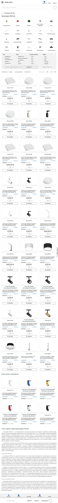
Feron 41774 (10, 154)
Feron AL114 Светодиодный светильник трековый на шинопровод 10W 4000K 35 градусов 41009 (29, 415)
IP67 (32, 58)
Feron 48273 (48, 353)
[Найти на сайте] (55, 7)
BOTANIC (46, 61)
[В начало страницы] (50, 500)
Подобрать (29, 67)
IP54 (32, 61)
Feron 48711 (29, 187)
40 (47, 71)
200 (55, 71)
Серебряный (21, 60)
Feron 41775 (10, 87)
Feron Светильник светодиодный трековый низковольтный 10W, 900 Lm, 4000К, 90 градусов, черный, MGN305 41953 (29, 287)
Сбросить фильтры (47, 67)
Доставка (29, 496)
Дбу (45, 56)
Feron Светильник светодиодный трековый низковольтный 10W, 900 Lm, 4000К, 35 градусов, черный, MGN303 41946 (10, 287)
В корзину (10, 103)
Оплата (18, 496)
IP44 (32, 60)
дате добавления (18, 71)
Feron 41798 (29, 154)
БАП (45, 58)
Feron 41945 (10, 320)
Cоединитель (8, 63)
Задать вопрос (57, 251)
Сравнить (29, 500)
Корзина (54, 3)
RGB (19, 61)
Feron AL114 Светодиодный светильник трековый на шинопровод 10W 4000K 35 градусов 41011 (29, 390)
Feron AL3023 (47, 154)
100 (51, 71)
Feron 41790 (48, 187)
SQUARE (46, 63)
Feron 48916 (29, 121)
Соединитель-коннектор (8, 57)
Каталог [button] (8, 496)
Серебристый (21, 56)
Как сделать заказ (10, 500)
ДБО (45, 60)
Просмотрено (45, 500)
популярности (27, 71)
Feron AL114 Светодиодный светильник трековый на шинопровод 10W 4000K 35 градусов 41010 (48, 390)
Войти (49, 3)
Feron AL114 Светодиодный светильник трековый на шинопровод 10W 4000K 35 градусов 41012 (10, 415)
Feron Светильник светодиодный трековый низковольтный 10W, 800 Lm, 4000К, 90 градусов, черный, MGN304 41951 (29, 320)
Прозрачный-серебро (23, 58)
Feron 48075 (48, 254)
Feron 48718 (48, 320)
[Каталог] (2, 2)
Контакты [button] (44, 3)
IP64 (32, 56)
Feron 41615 (10, 353)
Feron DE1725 (47, 220)
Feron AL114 (10, 390)
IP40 (32, 63)
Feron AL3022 (10, 121)
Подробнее (5, 94)
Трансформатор (9, 59)
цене (11, 71)
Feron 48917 (48, 121)
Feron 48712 (10, 220)
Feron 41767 (48, 87)
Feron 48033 (29, 353)
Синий (20, 63)
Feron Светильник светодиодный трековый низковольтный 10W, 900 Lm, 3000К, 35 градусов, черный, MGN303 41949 (48, 287)
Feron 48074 (29, 254)
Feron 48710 (10, 187)
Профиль (7, 61)
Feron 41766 (29, 87)
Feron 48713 (29, 220)
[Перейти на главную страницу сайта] (11, 2)
